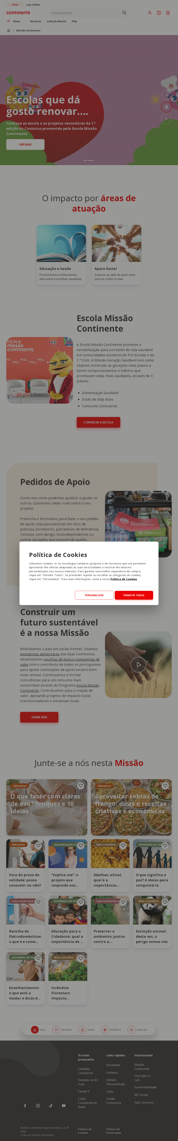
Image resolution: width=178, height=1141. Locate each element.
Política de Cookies (124, 579)
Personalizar (94, 595)
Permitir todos (133, 595)
